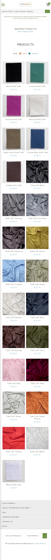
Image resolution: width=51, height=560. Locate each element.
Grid (25, 53)
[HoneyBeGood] (25, 4)
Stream (35, 53)
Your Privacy (41, 543)
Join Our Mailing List (13, 536)
